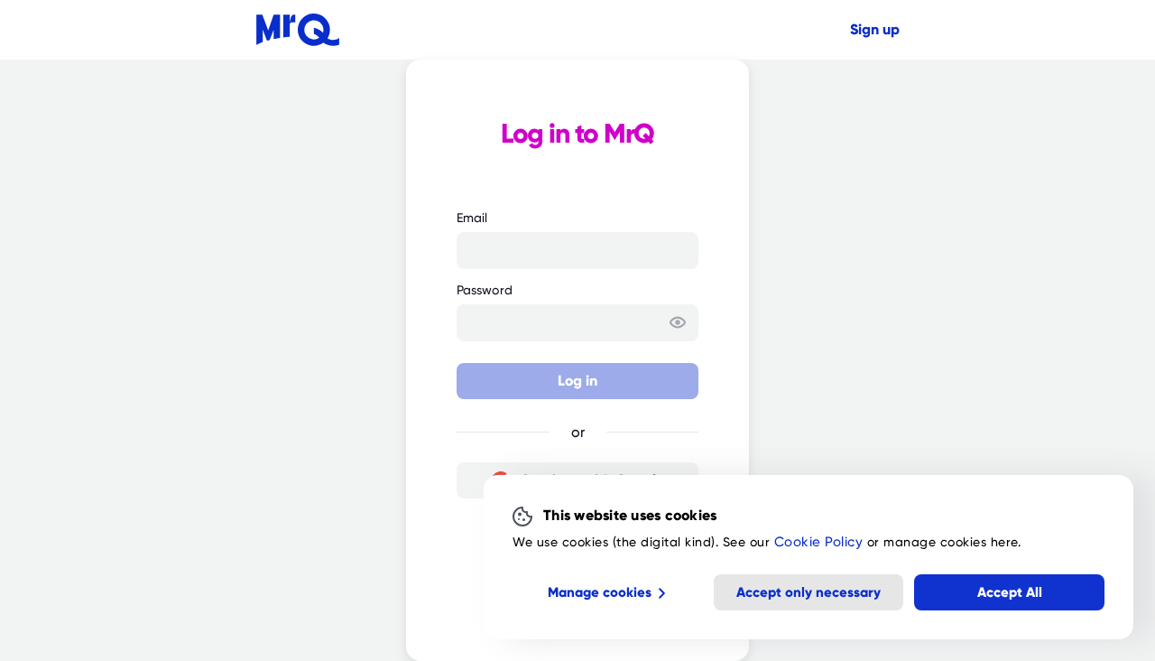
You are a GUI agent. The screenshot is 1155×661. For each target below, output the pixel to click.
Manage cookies (599, 591)
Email (472, 217)
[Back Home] (297, 30)
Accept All (1009, 591)
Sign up (875, 30)
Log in (577, 380)
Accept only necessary (808, 591)
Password (485, 290)
